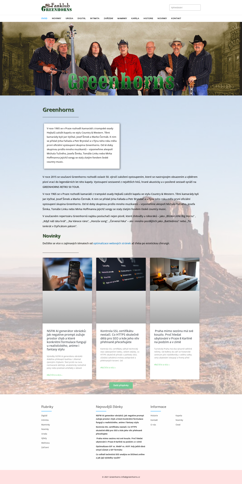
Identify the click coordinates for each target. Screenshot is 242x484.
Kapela (135, 18)
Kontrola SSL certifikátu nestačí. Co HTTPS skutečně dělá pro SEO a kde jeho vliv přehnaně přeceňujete (119, 336)
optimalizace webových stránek (112, 243)
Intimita (94, 18)
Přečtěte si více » (54, 375)
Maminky (122, 18)
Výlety (44, 438)
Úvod (44, 18)
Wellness (45, 443)
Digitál (82, 18)
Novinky (56, 18)
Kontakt (176, 18)
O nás (153, 424)
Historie (148, 18)
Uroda (69, 18)
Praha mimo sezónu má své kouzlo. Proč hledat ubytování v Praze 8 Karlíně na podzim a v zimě (173, 336)
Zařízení (108, 18)
